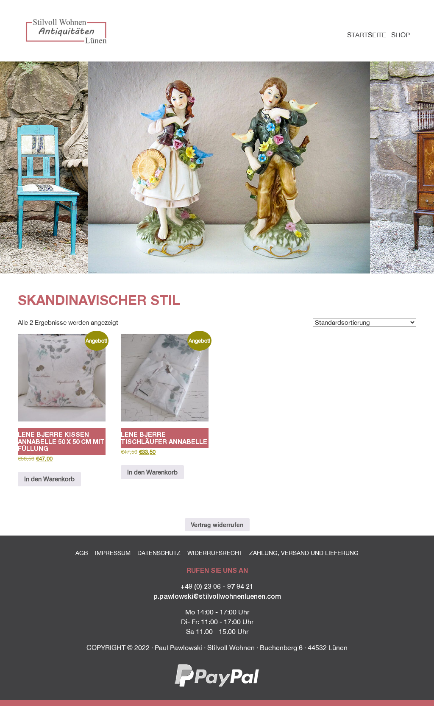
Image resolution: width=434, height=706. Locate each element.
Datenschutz (159, 553)
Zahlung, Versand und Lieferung (304, 553)
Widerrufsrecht (214, 553)
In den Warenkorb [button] (49, 479)
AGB (81, 553)
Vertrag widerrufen (217, 524)
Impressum (113, 553)
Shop (400, 35)
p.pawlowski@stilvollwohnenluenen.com (217, 596)
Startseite (366, 35)
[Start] (67, 30)
